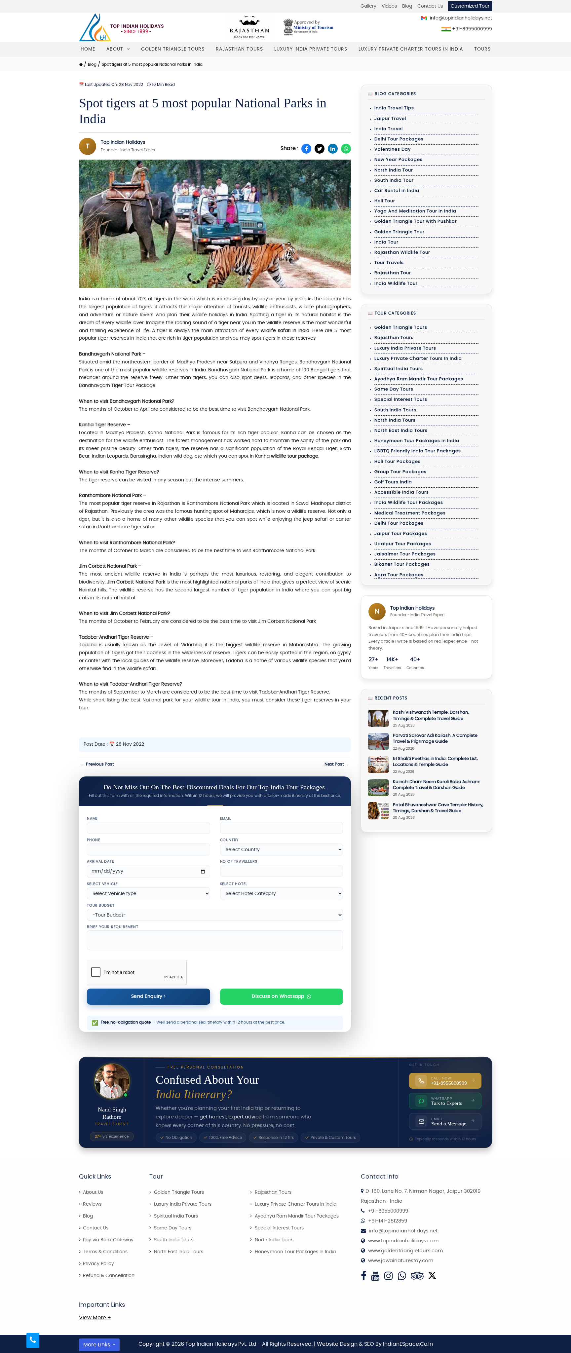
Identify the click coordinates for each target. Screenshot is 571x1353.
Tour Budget (101, 905)
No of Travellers (238, 861)
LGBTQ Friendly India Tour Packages (417, 451)
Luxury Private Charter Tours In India (411, 49)
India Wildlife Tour (396, 284)
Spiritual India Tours (398, 369)
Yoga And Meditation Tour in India (415, 211)
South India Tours (395, 410)
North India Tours (395, 420)
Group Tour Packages (400, 472)
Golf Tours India (393, 482)
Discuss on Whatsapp (278, 996)
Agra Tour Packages (399, 575)
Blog (407, 6)
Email (225, 818)
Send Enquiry (147, 996)
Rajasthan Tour (392, 273)
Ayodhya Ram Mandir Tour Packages (418, 379)
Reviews (91, 1204)
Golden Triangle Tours (173, 49)
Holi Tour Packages (397, 462)
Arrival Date (100, 861)
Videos (389, 6)
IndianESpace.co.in (408, 1344)
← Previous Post (97, 764)
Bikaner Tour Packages (402, 564)
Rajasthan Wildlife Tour (402, 252)
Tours (482, 49)
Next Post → (336, 764)
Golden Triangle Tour (399, 232)
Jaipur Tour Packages (400, 534)
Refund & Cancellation (108, 1275)
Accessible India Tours (401, 492)
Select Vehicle (102, 884)
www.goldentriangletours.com (405, 1250)
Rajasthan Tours (239, 49)
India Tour (386, 242)
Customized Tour (470, 6)
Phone (93, 840)
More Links (97, 1344)
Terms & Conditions (105, 1252)
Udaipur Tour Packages (402, 544)
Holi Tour (384, 201)
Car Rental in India (396, 191)
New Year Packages (398, 160)
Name (92, 818)
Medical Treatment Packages (410, 513)
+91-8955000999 (471, 29)
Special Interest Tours (400, 399)
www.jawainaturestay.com (400, 1260)
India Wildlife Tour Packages (408, 503)
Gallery (368, 6)
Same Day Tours (393, 389)
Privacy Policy (98, 1263)
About (115, 49)
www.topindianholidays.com (403, 1240)
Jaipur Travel (390, 119)
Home (88, 49)
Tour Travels (389, 263)
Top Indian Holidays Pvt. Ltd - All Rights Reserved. (249, 1344)
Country (229, 840)
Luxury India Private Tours (310, 49)
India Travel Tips (394, 108)
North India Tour (393, 170)
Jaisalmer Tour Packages (405, 554)
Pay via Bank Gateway (107, 1240)
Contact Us (430, 6)
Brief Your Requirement (112, 927)
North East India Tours (401, 431)
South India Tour (394, 180)
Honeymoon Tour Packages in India (416, 441)
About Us (92, 1192)
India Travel (388, 129)
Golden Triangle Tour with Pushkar (415, 221)
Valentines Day (392, 149)
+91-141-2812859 (387, 1221)
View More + (95, 1317)
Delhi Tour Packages (399, 139)
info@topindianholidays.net (460, 18)
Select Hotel (234, 884)
